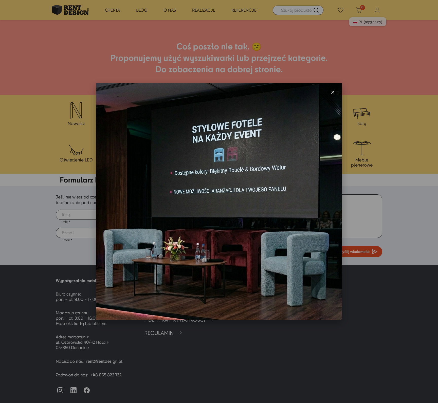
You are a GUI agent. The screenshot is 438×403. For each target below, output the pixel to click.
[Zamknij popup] (333, 92)
